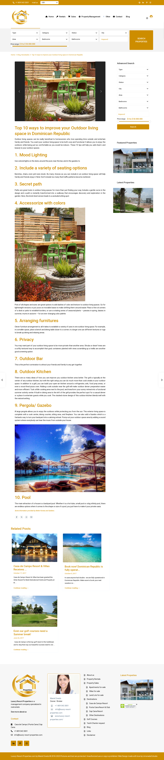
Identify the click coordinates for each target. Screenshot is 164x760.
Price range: (15, 44)
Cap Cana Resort (96, 711)
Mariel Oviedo (55, 698)
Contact (119, 17)
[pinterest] (147, 2)
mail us (35, 3)
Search (133, 127)
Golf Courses (92, 719)
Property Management (90, 17)
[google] (140, 2)
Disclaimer (91, 735)
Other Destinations (96, 715)
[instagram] (150, 2)
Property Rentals (93, 679)
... (16, 583)
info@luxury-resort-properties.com (28, 735)
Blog (128, 17)
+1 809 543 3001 (22, 3)
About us (90, 675)
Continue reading (20, 588)
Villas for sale (94, 691)
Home (51, 17)
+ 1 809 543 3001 (62, 706)
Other (108, 17)
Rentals (62, 17)
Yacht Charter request (96, 723)
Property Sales (93, 683)
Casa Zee (119, 170)
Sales (73, 17)
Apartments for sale (97, 687)
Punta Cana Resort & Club (99, 707)
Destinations (92, 699)
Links (89, 731)
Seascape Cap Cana (124, 210)
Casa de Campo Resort (98, 703)
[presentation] (117, 161)
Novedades (25, 55)
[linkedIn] (143, 2)
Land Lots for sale (96, 695)
